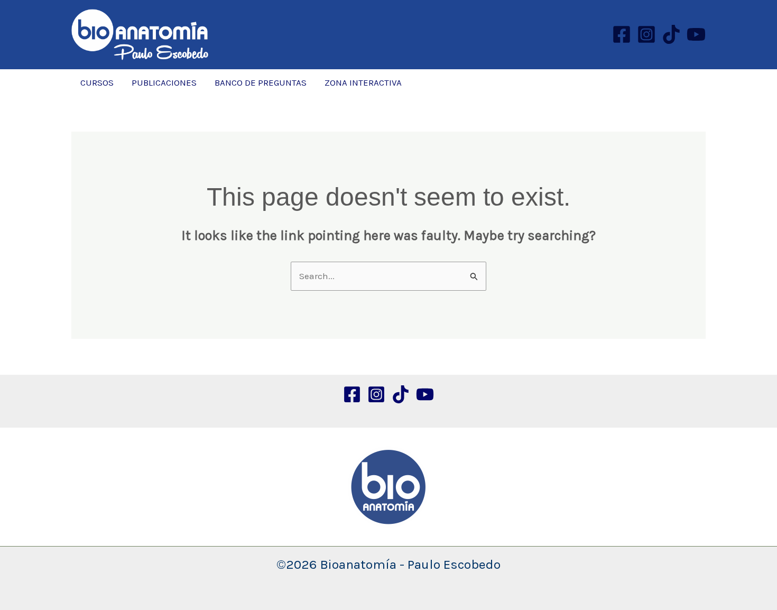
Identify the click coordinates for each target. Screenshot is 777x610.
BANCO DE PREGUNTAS (261, 82)
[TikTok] (671, 34)
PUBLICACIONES (164, 82)
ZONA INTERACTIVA (363, 82)
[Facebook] (621, 34)
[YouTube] (696, 34)
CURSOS (97, 82)
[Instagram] (646, 34)
